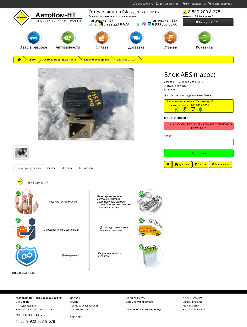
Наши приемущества (29, 168)
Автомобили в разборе (139, 301)
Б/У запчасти (86, 168)
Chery (32, 59)
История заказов (192, 301)
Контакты (204, 47)
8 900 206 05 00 (164, 24)
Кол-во (168, 135)
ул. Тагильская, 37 (203, 101)
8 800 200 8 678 (144, 3)
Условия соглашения (82, 309)
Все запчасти (222, 164)
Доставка (136, 47)
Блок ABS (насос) (26, 272)
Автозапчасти (68, 47)
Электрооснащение (96, 59)
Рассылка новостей (194, 309)
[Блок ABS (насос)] (86, 104)
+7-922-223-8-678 (199, 105)
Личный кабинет (192, 298)
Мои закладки (191, 305)
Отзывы (170, 47)
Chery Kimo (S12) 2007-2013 (59, 59)
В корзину (199, 153)
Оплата (102, 47)
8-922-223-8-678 (40, 321)
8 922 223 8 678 (116, 24)
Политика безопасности (84, 305)
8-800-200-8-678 (30, 315)
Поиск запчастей (135, 298)
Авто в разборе (33, 47)
